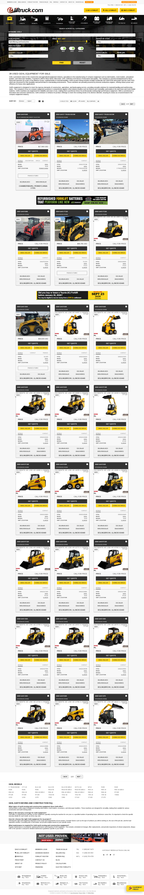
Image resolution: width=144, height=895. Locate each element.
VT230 (90, 797)
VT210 (77, 797)
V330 (50, 797)
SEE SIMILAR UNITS (25, 181)
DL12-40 (38, 787)
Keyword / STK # (15, 32)
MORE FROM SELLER (41, 181)
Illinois (84, 170)
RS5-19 (103, 789)
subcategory (14, 39)
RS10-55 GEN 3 (67, 789)
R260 (36, 789)
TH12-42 (64, 795)
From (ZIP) (121, 53)
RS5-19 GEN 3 (119, 789)
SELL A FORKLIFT (110, 10)
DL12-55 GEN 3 (67, 787)
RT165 (24, 795)
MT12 (90, 787)
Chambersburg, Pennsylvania (33, 186)
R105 (103, 787)
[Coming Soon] (103, 854)
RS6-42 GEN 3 (79, 792)
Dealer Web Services (129, 2)
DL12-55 (51, 787)
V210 (10, 797)
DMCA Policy (91, 893)
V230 (23, 797)
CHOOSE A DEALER (16, 53)
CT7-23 (24, 787)
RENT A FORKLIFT (129, 10)
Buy (23, 877)
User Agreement (74, 893)
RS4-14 (90, 789)
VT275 (103, 797)
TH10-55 (51, 795)
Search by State (103, 39)
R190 (23, 789)
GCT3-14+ (78, 787)
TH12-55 (78, 795)
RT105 (117, 792)
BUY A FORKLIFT (92, 10)
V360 (63, 797)
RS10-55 (51, 789)
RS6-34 (11, 792)
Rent (27, 877)
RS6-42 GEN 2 (66, 792)
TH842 (117, 795)
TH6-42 (103, 795)
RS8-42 (90, 792)
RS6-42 (50, 792)
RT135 (11, 795)
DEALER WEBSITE (80, 183)
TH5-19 (90, 795)
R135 (116, 787)
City (97, 46)
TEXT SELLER (80, 180)
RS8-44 (103, 792)
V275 (36, 797)
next (132, 104)
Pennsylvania (43, 168)
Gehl (46, 164)
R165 (10, 789)
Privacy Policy (82, 893)
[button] (28, 42)
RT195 (37, 795)
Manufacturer (15, 46)
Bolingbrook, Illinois (69, 188)
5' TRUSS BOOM (14, 787)
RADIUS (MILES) (101, 53)
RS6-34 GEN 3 (39, 792)
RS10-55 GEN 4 (80, 789)
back (123, 104)
